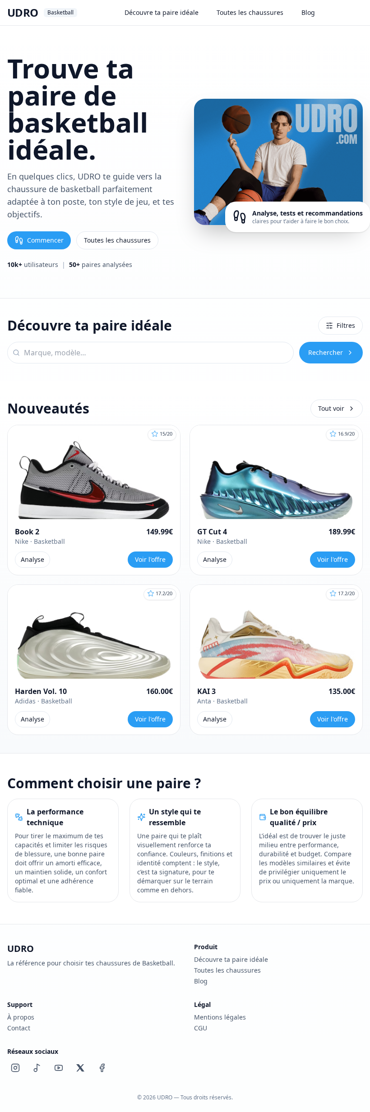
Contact (18, 1028)
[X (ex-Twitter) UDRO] (80, 1068)
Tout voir (331, 408)
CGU (200, 1028)
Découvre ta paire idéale (162, 12)
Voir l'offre (150, 559)
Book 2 (27, 532)
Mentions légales (220, 1017)
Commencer (45, 240)
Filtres (346, 325)
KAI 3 (206, 691)
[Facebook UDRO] (102, 1068)
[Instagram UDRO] (15, 1068)
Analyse (32, 559)
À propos (20, 1017)
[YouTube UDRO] (59, 1068)
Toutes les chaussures (250, 12)
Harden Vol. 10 (41, 691)
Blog (308, 12)
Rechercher (325, 352)
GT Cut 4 (212, 532)
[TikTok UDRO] (37, 1068)
